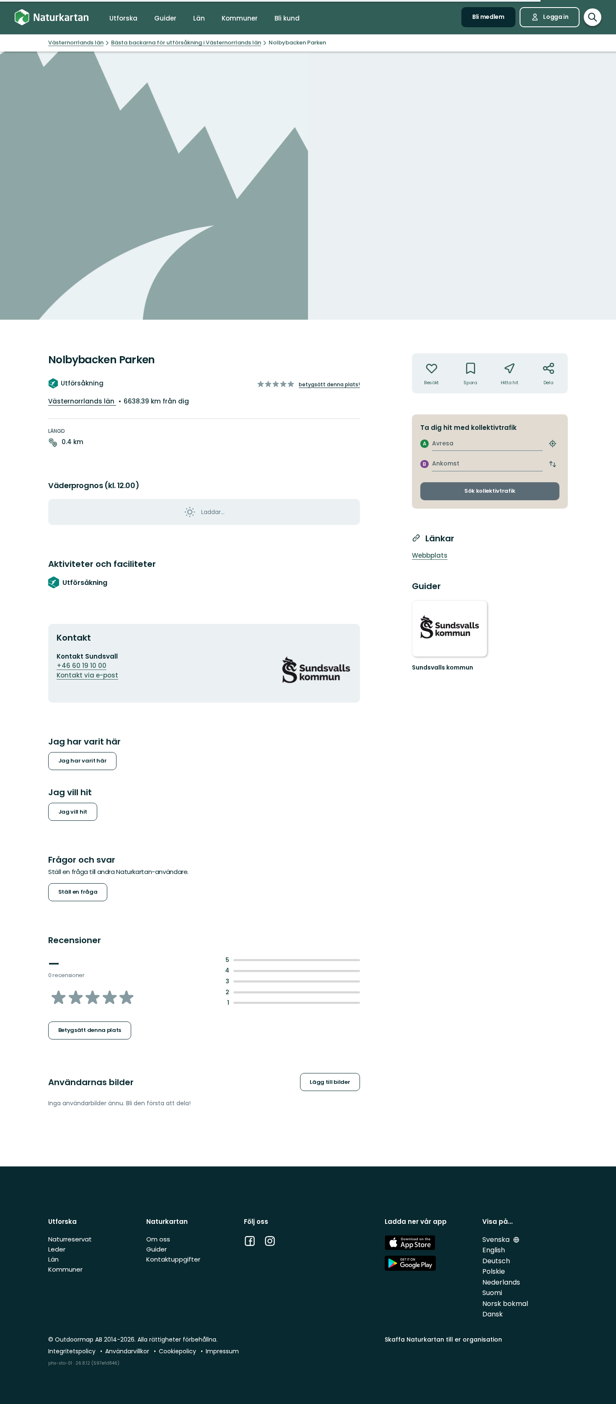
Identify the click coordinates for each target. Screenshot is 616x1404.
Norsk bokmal (505, 1303)
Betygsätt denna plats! (329, 384)
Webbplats (430, 555)
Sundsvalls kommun (442, 667)
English (493, 1250)
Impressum (222, 1351)
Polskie (493, 1271)
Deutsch (496, 1261)
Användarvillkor (128, 1351)
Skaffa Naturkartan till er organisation (443, 1339)
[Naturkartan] (51, 17)
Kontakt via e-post (87, 675)
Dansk (492, 1314)
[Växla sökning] (592, 17)
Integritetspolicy (72, 1351)
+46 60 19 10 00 (81, 665)
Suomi (492, 1293)
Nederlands (501, 1282)
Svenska (496, 1239)
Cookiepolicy (178, 1351)
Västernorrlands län (82, 401)
